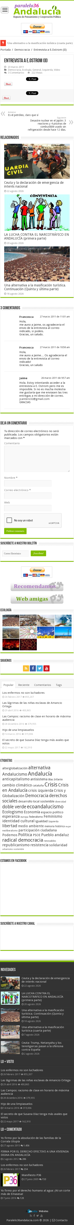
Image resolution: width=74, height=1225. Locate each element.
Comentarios (42, 685)
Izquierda (47, 69)
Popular (8, 685)
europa (24, 817)
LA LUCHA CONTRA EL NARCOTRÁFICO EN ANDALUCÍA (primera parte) (36, 236)
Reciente (23, 685)
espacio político (52, 812)
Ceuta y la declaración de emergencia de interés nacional (46, 979)
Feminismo (53, 816)
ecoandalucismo (45, 806)
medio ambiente (31, 826)
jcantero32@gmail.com (34, 399)
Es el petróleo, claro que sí (23, 114)
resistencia (39, 845)
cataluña (38, 785)
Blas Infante (55, 779)
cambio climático (17, 785)
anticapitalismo (16, 779)
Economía (32, 812)
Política (25, 834)
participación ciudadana (37, 830)
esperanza (11, 816)
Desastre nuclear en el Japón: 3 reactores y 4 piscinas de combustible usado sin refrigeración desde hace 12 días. (47, 124)
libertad (9, 825)
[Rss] (26, 668)
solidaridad (58, 845)
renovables (50, 840)
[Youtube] (46, 668)
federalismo (36, 816)
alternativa (39, 767)
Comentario (12, 443)
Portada (5, 49)
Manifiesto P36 (31, 1175)
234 (26, 1169)
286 (24, 1159)
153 (44, 1179)
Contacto (61, 1220)
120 (22, 1198)
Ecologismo (12, 811)
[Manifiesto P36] (10, 1179)
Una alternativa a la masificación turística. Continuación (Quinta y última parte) (35, 287)
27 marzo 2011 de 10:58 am (55, 347)
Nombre (10, 477)
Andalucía (40, 773)
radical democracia (22, 840)
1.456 (26, 1145)
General (36, 69)
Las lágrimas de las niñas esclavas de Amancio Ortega (35, 1080)
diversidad (60, 801)
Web (7, 502)
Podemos (9, 835)
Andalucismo (14, 774)
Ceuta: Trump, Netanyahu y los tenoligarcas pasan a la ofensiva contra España (42, 1046)
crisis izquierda (40, 790)
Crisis (50, 784)
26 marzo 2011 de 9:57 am (55, 377)
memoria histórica (55, 826)
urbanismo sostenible (13, 849)
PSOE (36, 835)
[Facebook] (33, 668)
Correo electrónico (17, 490)
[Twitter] (40, 668)
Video (57, 69)
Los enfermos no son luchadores (23, 692)
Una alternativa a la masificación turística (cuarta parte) (43, 1028)
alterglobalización (15, 768)
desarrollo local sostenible (36, 801)
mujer (68, 826)
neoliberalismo (10, 830)
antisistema (38, 779)
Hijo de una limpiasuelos (18, 730)
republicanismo (16, 845)
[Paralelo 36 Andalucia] (37, 10)
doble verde (14, 806)
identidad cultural (18, 821)
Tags (59, 685)
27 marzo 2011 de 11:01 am (55, 316)
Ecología (26, 69)
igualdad (41, 821)
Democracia (22, 49)
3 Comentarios (16, 72)
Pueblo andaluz (55, 835)
